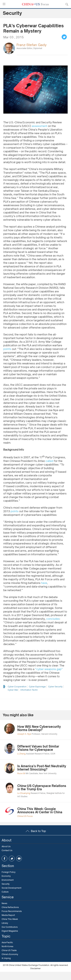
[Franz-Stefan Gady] (9, 48)
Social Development (11, 888)
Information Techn (29, 690)
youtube (19, 858)
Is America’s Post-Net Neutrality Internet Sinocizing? (41, 767)
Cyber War (13, 690)
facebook (4, 858)
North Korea (7, 946)
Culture (5, 892)
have (44, 583)
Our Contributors (10, 927)
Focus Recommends (12, 911)
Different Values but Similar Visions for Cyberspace (38, 748)
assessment (39, 126)
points (7, 349)
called (49, 461)
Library (5, 923)
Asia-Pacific (7, 942)
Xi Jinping (6, 958)
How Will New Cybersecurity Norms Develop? (39, 728)
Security (6, 884)
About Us (6, 846)
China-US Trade (9, 950)
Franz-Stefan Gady (32, 45)
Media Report (8, 915)
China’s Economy (10, 954)
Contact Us (7, 850)
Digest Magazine (10, 931)
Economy (6, 876)
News (4, 903)
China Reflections (10, 907)
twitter (12, 858)
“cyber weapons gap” (49, 669)
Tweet (64, 37)
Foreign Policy (9, 872)
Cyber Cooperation (17, 686)
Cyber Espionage (37, 686)
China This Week (10, 919)
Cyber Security (55, 686)
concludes (53, 618)
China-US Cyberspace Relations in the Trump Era (41, 787)
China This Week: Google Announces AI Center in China (39, 810)
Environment (8, 880)
